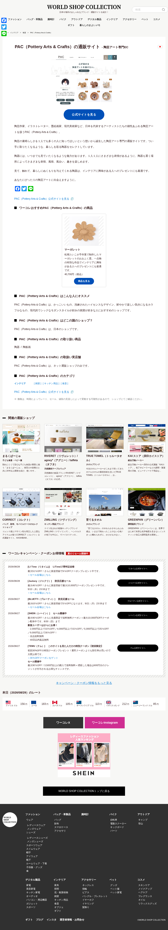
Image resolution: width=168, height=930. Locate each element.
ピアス (85, 892)
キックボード (117, 827)
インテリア (112, 19)
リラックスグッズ (147, 903)
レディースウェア (36, 825)
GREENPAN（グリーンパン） (146, 519)
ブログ (39, 919)
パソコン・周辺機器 (36, 899)
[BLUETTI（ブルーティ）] (43, 599)
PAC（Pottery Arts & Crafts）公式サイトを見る (41, 198)
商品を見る (84, 281)
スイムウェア (33, 849)
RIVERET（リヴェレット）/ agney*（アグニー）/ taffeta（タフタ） (61, 460)
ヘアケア (142, 892)
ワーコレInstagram (105, 722)
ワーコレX (63, 722)
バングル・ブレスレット (95, 896)
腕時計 (51, 19)
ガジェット (32, 903)
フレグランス (145, 896)
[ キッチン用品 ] (51, 383)
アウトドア (77, 19)
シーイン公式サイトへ (137, 615)
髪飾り (85, 907)
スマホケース (61, 827)
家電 (28, 885)
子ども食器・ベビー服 (12, 460)
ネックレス (88, 885)
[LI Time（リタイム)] (40, 566)
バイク (62, 19)
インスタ (51, 919)
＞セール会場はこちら (39, 575)
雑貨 (56, 896)
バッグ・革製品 (35, 19)
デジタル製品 (94, 19)
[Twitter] (4, 27)
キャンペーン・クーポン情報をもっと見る (84, 683)
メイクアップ (145, 888)
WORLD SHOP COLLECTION (84, 7)
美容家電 (30, 888)
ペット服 (114, 888)
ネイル (141, 899)
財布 (56, 823)
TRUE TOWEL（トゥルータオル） (104, 458)
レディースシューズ (37, 837)
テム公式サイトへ (137, 648)
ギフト (71, 25)
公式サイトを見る (84, 114)
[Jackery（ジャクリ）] (41, 581)
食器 (24, 33)
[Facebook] (4, 20)
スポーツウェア (34, 845)
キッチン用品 (61, 899)
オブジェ (58, 907)
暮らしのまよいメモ (90, 25)
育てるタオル (94, 519)
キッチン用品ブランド (54, 524)
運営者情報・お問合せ (72, 919)
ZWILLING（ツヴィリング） (61, 519)
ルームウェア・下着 (36, 863)
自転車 (113, 819)
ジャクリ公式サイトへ (137, 583)
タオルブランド (93, 464)
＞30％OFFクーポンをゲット (43, 658)
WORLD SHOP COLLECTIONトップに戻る (84, 791)
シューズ (30, 832)
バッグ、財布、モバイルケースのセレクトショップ (20, 525)
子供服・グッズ (34, 867)
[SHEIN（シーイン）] (40, 613)
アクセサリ (60, 830)
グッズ (113, 885)
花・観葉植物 (61, 892)
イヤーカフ (88, 899)
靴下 (28, 860)
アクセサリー (129, 19)
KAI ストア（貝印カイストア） (146, 456)
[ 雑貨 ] (37, 383)
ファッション (15, 19)
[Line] (4, 33)
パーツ (113, 830)
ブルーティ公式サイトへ (137, 601)
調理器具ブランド (136, 524)
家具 (56, 885)
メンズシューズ (35, 841)
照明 (56, 888)
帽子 (28, 852)
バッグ (57, 819)
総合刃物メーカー (136, 460)
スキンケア (144, 885)
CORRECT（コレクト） (17, 519)
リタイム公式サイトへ (137, 568)
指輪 (84, 888)
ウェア (29, 819)
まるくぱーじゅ (11, 456)
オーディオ (32, 896)
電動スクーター (118, 823)
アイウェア (32, 856)
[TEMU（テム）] (37, 646)
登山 (140, 823)
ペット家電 (116, 892)
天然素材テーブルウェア (55, 469)
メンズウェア (34, 828)
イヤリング (88, 903)
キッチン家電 (33, 892)
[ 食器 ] (64, 383)
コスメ (156, 19)
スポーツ (30, 907)
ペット (144, 19)
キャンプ (142, 819)
